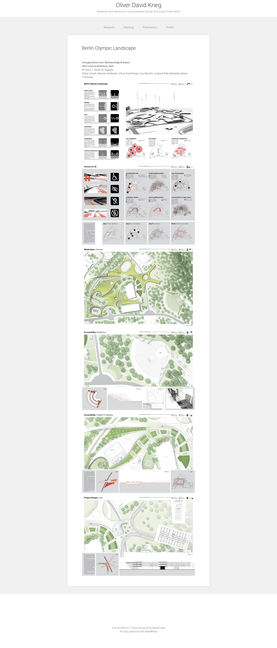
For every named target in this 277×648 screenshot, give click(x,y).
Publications (150, 27)
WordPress (151, 631)
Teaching (128, 27)
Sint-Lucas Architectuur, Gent (98, 66)
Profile (169, 27)
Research (109, 27)
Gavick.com (158, 627)
